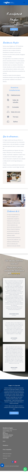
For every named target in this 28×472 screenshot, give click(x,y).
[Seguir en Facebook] (13, 462)
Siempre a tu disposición (14, 385)
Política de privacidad (7, 453)
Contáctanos (14, 413)
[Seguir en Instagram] (15, 462)
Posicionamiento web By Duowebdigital (11, 466)
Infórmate (14, 29)
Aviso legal (5, 458)
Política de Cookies (6, 456)
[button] (25, 469)
